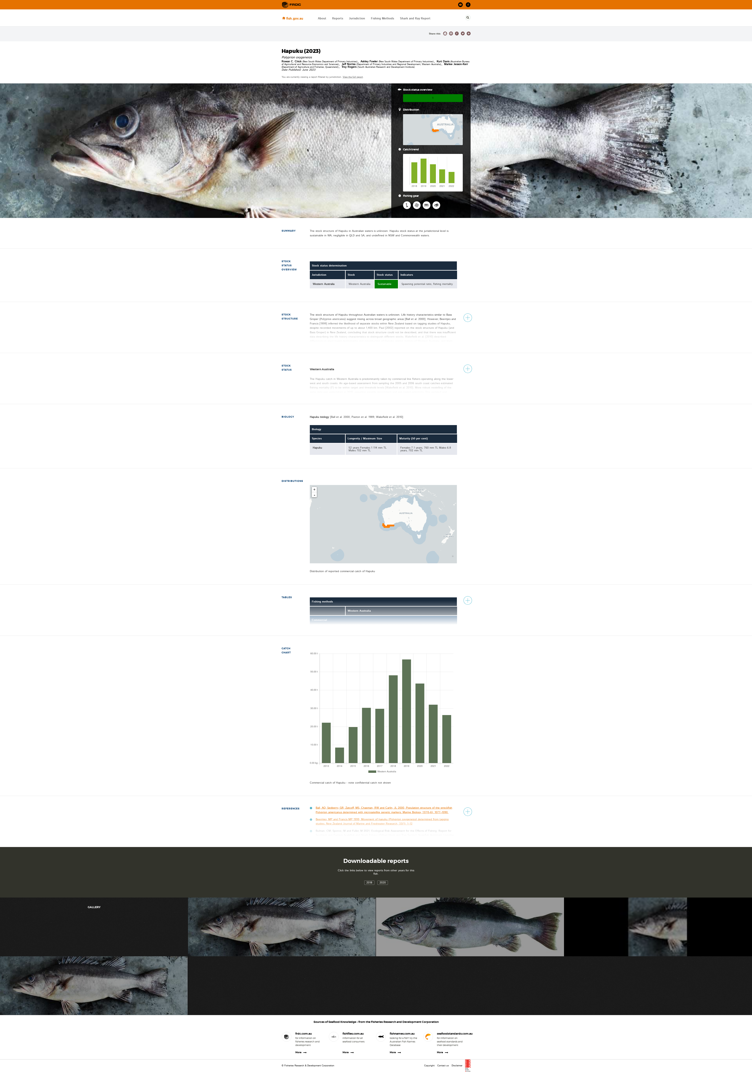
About (322, 18)
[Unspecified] (426, 205)
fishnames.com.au (402, 1033)
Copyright (429, 1065)
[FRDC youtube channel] (460, 4)
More (298, 1052)
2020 (383, 882)
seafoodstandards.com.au (451, 1033)
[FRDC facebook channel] (468, 4)
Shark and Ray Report (415, 18)
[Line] (407, 205)
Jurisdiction (357, 18)
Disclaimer (457, 1065)
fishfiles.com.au (353, 1033)
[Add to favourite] (469, 33)
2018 (369, 882)
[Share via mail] (451, 33)
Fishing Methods (382, 18)
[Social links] (291, 5)
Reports (337, 18)
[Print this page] (445, 33)
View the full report (353, 77)
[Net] (417, 205)
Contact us (443, 1065)
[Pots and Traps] (436, 205)
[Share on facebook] (457, 33)
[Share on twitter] (463, 33)
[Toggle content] (468, 317)
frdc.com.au (303, 1033)
